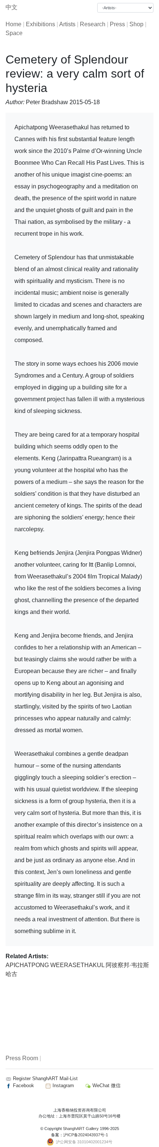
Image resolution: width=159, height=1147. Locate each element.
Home (13, 24)
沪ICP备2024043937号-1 (85, 1135)
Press (117, 24)
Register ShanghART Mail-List (45, 1078)
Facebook (22, 1085)
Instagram (62, 1085)
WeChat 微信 (106, 1085)
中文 (11, 7)
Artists (67, 24)
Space (14, 33)
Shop (136, 24)
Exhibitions (40, 24)
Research (92, 24)
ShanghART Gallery (81, 1128)
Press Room (22, 1058)
